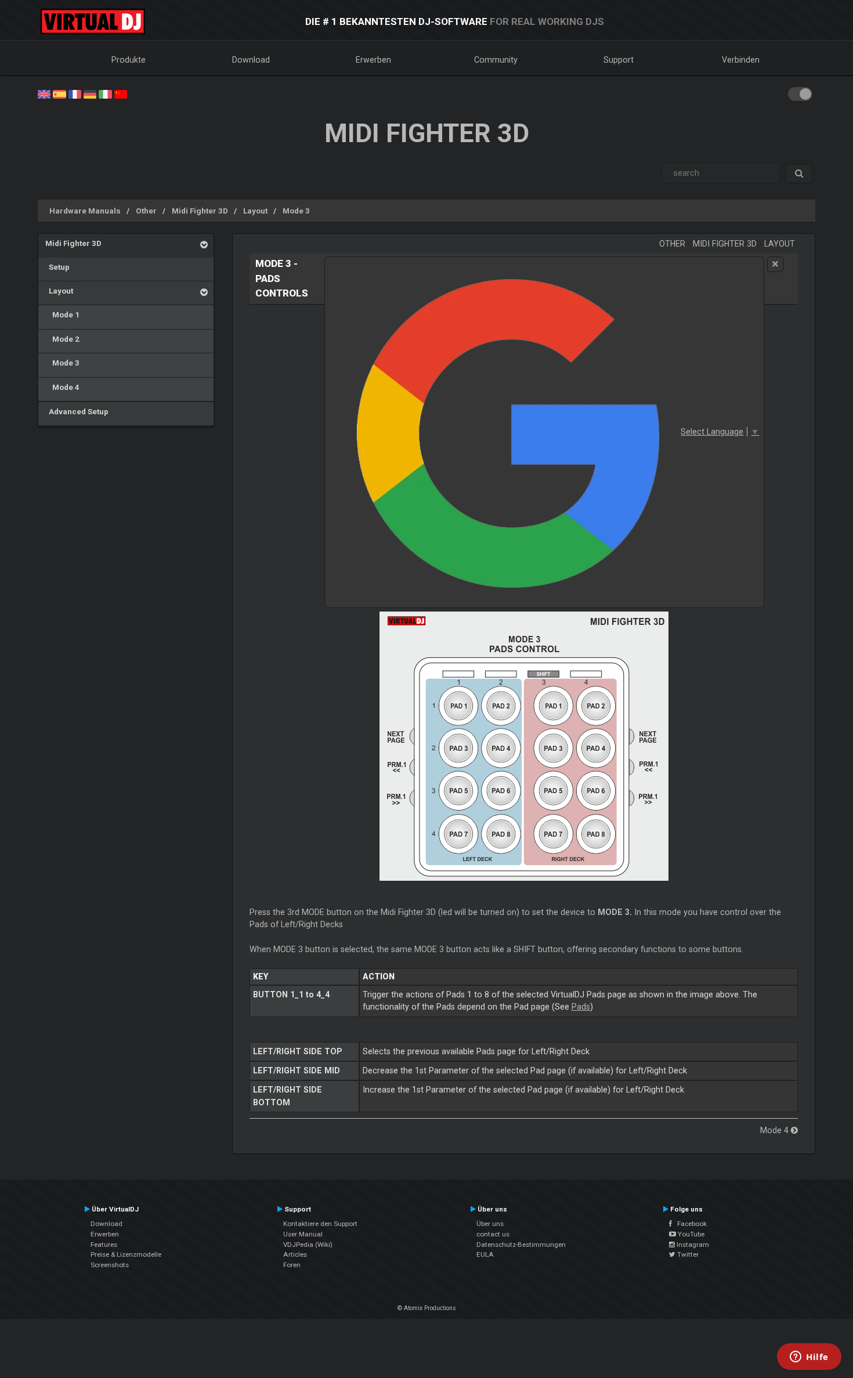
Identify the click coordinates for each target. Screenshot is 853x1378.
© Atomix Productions (426, 1308)
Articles (295, 1254)
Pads (581, 1006)
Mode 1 (62, 314)
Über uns (490, 1224)
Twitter (687, 1254)
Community (496, 59)
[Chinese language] (120, 93)
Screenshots (110, 1265)
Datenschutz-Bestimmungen (521, 1244)
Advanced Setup (77, 411)
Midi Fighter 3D (200, 210)
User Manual (303, 1234)
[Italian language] (105, 93)
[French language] (74, 93)
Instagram (692, 1244)
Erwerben (373, 59)
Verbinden (741, 59)
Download (251, 59)
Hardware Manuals (85, 210)
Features (104, 1244)
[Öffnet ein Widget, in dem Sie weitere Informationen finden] (809, 1357)
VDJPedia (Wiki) (307, 1244)
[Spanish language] (59, 93)
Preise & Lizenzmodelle (126, 1254)
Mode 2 (62, 338)
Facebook (689, 1224)
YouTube (690, 1234)
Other (146, 210)
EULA (485, 1254)
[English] (44, 93)
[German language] (90, 93)
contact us (492, 1234)
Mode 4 (62, 387)
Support (618, 59)
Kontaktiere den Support (320, 1224)
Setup (57, 267)
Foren (292, 1265)
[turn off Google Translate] (775, 264)
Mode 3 (296, 210)
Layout (255, 210)
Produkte (128, 59)
